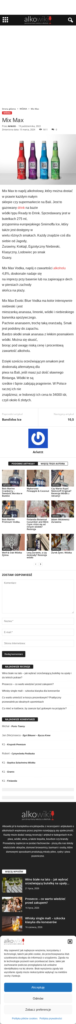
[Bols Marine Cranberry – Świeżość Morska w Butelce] (13, 478)
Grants (10, 772)
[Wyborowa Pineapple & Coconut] (38, 478)
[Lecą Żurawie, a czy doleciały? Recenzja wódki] (38, 542)
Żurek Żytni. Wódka (61, 552)
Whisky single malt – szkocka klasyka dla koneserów (31, 690)
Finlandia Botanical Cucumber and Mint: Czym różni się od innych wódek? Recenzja (38, 524)
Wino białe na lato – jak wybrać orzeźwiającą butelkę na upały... (47, 881)
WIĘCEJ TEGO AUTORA (53, 463)
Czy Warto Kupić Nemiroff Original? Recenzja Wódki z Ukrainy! (61, 492)
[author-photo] (38, 438)
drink (21, 207)
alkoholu (59, 268)
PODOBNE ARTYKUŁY (23, 463)
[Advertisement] (38, 65)
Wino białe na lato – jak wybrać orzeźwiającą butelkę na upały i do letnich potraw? (37, 675)
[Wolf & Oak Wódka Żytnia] (13, 542)
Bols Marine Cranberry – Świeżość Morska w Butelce (12, 492)
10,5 (71, 419)
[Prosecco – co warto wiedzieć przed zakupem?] (12, 904)
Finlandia (12, 781)
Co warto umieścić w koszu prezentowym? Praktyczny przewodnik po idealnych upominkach (31, 699)
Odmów (38, 998)
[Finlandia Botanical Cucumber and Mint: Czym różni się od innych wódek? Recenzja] (38, 508)
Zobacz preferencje (38, 1009)
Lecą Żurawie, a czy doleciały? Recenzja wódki (37, 555)
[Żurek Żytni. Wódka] (62, 542)
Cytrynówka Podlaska (23, 753)
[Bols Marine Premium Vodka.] (13, 508)
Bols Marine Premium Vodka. (11, 520)
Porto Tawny (18, 726)
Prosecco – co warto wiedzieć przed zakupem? (28, 684)
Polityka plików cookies (24, 1018)
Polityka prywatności (51, 1018)
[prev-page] (36, 564)
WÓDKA (23, 108)
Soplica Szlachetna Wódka (21, 762)
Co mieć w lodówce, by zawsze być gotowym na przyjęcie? (34, 708)
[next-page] (41, 564)
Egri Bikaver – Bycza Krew (36, 735)
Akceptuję (38, 987)
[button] (70, 942)
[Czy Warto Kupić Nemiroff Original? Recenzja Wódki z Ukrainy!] (62, 478)
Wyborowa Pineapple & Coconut (38, 489)
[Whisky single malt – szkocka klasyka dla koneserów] (12, 923)
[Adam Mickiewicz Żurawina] (62, 508)
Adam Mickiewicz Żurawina (60, 520)
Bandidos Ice (11, 419)
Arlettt (12, 126)
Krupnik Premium (16, 744)
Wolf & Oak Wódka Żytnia (12, 553)
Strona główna (9, 108)
